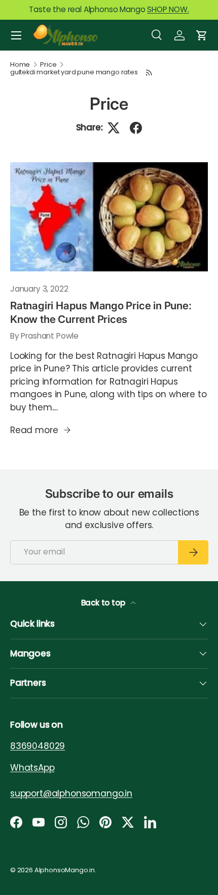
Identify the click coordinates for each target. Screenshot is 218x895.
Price (48, 65)
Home (20, 65)
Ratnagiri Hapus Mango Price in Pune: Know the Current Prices (101, 312)
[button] (202, 35)
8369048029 (37, 746)
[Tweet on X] (113, 128)
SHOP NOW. (168, 9)
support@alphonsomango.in (71, 793)
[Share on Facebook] (136, 128)
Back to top (104, 602)
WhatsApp (32, 768)
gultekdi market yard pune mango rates (74, 72)
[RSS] (149, 72)
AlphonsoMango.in (64, 870)
